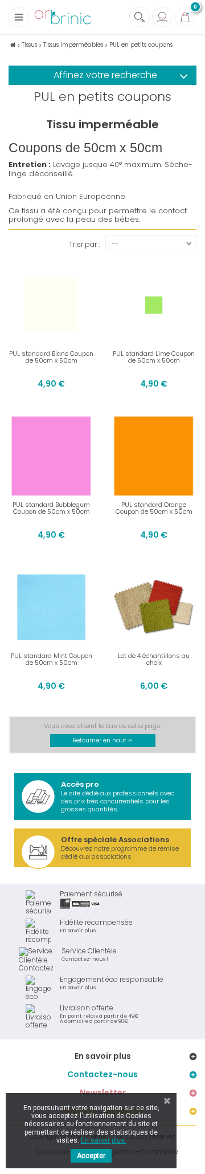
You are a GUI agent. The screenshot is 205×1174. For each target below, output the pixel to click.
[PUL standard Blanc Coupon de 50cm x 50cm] (51, 305)
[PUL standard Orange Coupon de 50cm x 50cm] (153, 456)
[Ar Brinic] (62, 17)
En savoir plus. (103, 1140)
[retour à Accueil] (13, 44)
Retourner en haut (100, 740)
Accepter (91, 1156)
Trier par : (84, 243)
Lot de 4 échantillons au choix (154, 659)
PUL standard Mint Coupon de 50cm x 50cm (51, 659)
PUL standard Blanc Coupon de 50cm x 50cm (51, 357)
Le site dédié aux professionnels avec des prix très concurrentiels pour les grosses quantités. (117, 796)
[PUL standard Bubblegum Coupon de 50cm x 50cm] (51, 456)
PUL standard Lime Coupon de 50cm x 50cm (154, 357)
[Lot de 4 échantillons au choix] (153, 607)
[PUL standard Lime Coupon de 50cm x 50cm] (153, 305)
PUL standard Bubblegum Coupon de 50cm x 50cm (51, 508)
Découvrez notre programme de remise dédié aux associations (120, 847)
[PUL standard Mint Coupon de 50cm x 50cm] (51, 607)
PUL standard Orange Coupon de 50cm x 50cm (154, 508)
